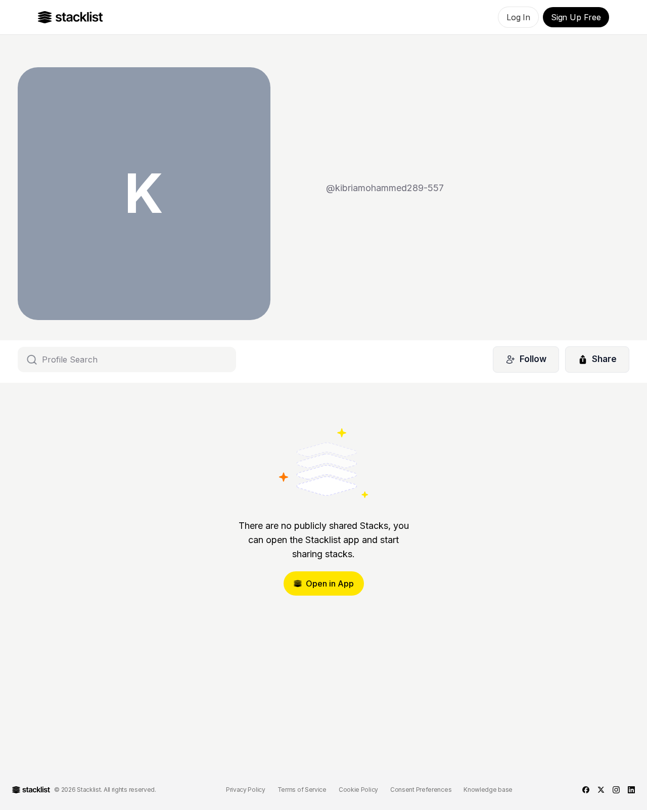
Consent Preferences (420, 789)
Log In (518, 17)
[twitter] (601, 789)
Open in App (330, 583)
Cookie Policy (358, 789)
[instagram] (616, 789)
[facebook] (585, 789)
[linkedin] (631, 789)
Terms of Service (302, 789)
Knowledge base (488, 789)
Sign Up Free (576, 17)
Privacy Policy (245, 789)
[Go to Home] (70, 17)
